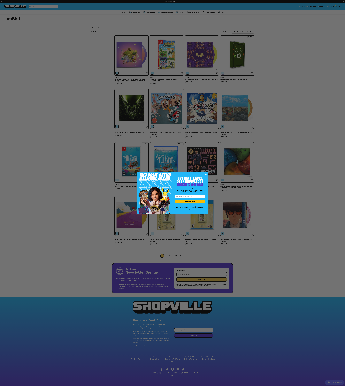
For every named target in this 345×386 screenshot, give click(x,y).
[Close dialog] (206, 173)
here (194, 209)
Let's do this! (190, 201)
